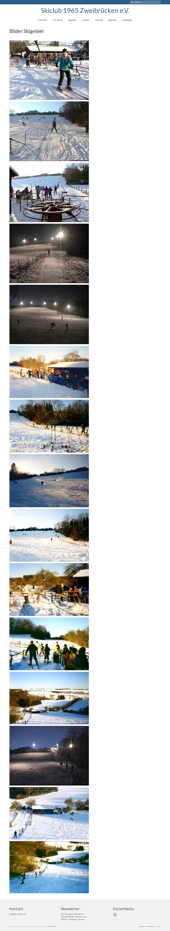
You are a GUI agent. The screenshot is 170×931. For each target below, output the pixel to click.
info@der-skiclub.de (17, 914)
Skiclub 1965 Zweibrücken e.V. (85, 10)
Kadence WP (52, 926)
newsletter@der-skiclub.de (72, 917)
